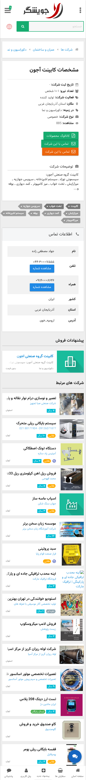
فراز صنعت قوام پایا (46, 554)
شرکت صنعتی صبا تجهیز (43, 403)
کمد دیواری (53, 213)
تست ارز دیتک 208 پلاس (38, 699)
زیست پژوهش (48, 629)
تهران (8, 435)
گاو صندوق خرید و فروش (37, 724)
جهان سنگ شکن (47, 504)
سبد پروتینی (47, 549)
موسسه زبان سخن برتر (39, 524)
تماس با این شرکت (57, 143)
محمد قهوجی (49, 478)
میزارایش (73, 213)
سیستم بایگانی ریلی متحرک (36, 423)
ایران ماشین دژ (48, 704)
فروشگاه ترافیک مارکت (44, 579)
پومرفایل (51, 754)
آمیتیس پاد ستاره (47, 453)
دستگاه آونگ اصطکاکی (39, 448)
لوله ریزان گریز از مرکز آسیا (42, 654)
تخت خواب (55, 206)
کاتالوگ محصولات (58, 136)
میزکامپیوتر (72, 220)
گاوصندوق (50, 729)
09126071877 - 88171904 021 (37, 428)
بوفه (35, 213)
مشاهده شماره (42, 268)
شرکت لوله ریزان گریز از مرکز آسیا (31, 649)
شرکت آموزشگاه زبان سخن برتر (39, 529)
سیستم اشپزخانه (15, 213)
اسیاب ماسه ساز (44, 499)
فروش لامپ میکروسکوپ (38, 624)
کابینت (74, 206)
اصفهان (9, 410)
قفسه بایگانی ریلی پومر (39, 749)
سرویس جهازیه (31, 206)
